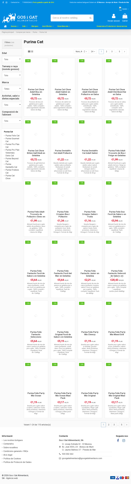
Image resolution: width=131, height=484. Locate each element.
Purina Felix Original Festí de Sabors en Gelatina (63, 334)
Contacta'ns (15, 2)
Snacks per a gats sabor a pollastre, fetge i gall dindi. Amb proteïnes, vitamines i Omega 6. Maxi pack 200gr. (117, 409)
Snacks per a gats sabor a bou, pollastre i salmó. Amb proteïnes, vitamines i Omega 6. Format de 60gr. (116, 348)
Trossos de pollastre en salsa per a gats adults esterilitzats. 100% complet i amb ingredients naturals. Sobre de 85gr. (90, 107)
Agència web (12, 478)
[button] (14, 26)
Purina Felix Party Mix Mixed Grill (116, 333)
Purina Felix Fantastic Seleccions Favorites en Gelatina (36, 337)
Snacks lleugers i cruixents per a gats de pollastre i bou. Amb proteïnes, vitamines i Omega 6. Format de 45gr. (62, 228)
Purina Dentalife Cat (11, 165)
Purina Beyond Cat (12, 160)
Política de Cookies (12, 458)
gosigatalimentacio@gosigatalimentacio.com (82, 458)
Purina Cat (8, 132)
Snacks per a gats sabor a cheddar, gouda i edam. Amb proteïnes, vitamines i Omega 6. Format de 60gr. (90, 348)
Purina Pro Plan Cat (12, 145)
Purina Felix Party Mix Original (89, 394)
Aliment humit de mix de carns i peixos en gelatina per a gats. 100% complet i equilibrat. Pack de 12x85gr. (36, 348)
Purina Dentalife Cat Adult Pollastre (63, 151)
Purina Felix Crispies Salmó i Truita (90, 214)
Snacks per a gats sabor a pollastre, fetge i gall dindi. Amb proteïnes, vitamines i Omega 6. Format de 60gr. (90, 409)
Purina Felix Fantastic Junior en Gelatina (90, 273)
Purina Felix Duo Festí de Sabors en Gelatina (117, 214)
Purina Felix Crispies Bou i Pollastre (63, 214)
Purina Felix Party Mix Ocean (36, 394)
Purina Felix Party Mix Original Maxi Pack (116, 395)
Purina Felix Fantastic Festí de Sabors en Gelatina (36, 273)
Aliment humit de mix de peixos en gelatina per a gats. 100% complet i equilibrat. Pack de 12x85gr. (63, 287)
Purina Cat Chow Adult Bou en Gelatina (36, 92)
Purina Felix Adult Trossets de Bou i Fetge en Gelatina (116, 153)
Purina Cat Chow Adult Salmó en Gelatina (63, 92)
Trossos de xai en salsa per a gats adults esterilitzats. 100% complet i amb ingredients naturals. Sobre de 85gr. (117, 107)
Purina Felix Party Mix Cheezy (89, 333)
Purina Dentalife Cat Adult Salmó (90, 151)
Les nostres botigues (13, 440)
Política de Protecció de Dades (17, 462)
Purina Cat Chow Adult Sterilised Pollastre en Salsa (90, 92)
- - (113, 2)
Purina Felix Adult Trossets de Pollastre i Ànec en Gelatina (36, 215)
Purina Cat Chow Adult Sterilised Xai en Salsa (117, 92)
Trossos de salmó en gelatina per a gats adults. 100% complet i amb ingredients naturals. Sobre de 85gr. (63, 106)
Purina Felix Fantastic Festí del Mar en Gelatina (63, 273)
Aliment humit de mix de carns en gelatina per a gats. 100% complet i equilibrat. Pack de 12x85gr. (117, 228)
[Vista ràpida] (36, 86)
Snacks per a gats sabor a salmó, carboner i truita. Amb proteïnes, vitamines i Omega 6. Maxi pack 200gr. (62, 409)
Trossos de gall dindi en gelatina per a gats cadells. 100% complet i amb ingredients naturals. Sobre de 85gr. (36, 167)
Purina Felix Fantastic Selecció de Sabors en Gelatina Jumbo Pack (117, 276)
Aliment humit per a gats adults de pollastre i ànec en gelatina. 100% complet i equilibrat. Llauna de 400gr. (36, 228)
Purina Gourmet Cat (12, 140)
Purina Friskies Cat (12, 171)
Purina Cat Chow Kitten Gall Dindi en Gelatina (36, 153)
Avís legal (7, 455)
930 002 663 (67, 454)
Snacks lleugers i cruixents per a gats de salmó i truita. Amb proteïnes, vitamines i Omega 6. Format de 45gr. (89, 228)
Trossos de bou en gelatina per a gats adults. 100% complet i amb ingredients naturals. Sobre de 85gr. (36, 106)
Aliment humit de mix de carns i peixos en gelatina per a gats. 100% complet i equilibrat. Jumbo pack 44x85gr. (117, 287)
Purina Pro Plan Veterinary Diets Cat (12, 153)
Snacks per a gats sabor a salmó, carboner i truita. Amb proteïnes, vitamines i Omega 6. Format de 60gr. (36, 409)
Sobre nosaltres (10, 447)
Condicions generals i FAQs (15, 451)
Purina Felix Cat (12, 135)
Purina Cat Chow (10, 177)
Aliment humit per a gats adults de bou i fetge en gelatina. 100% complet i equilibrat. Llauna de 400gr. (117, 167)
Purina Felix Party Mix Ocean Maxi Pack (62, 395)
